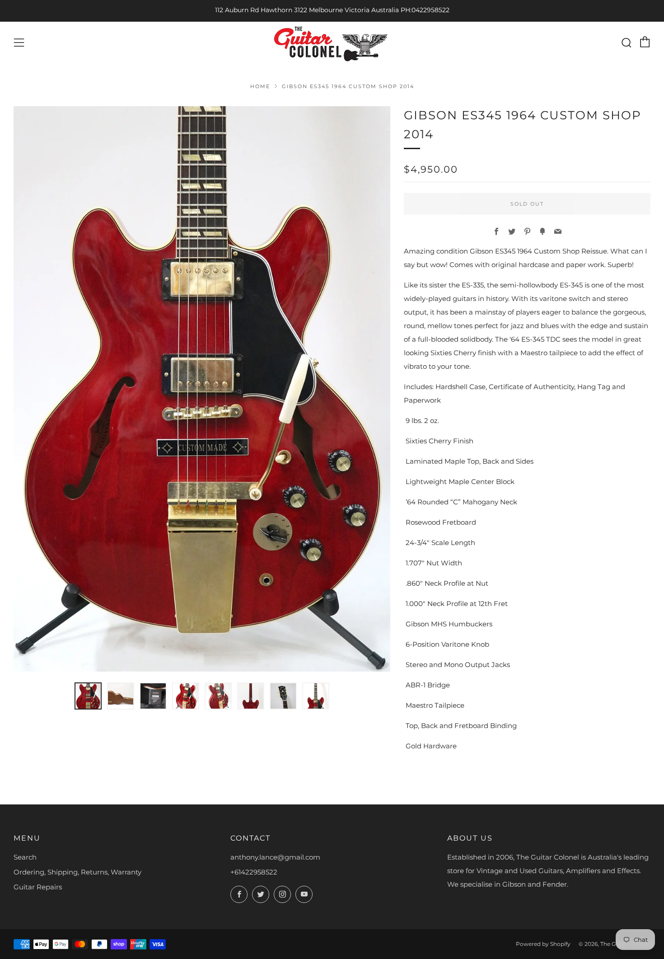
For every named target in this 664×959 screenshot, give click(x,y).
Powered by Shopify (543, 943)
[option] (202, 389)
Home (260, 86)
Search (25, 857)
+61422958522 (253, 872)
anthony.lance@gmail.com (275, 857)
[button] (88, 696)
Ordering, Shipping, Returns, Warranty (77, 872)
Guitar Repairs (38, 887)
